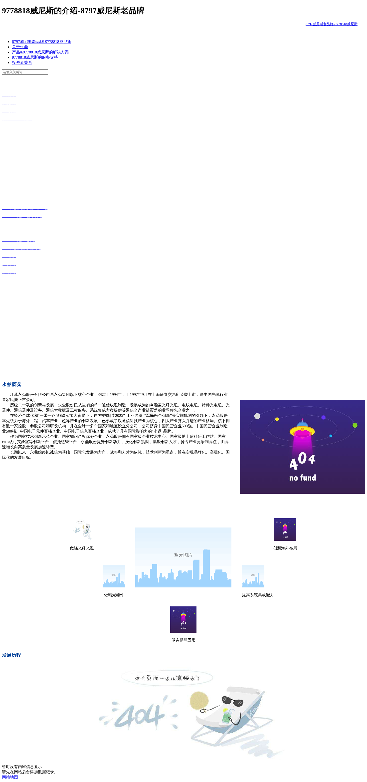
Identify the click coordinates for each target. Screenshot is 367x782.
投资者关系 (22, 62)
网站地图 (10, 777)
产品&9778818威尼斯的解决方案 (40, 52)
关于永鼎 (20, 47)
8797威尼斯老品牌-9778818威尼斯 (332, 24)
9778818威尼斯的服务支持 (35, 57)
